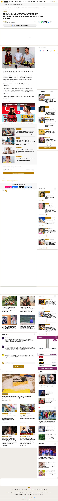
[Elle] (21, 492)
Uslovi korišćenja (40, 494)
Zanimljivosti (15, 7)
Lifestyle (9, 7)
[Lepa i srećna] (29, 492)
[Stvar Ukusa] (49, 492)
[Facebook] (40, 50)
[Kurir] (8, 492)
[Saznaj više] (55, 372)
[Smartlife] (34, 492)
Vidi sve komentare (18, 366)
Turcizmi (4, 180)
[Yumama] (44, 492)
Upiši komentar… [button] (9, 362)
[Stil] (2, 1)
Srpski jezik (15, 180)
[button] (35, 22)
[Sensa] (38, 492)
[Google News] (54, 50)
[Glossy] (25, 492)
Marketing (21, 494)
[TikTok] (47, 50)
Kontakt (25, 494)
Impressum (17, 494)
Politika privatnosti (33, 494)
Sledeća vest (29, 169)
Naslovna (5, 7)
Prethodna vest (8, 169)
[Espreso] (17, 492)
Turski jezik (9, 180)
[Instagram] (44, 50)
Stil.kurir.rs (6, 101)
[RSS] (51, 50)
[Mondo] (13, 492)
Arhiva (28, 494)
